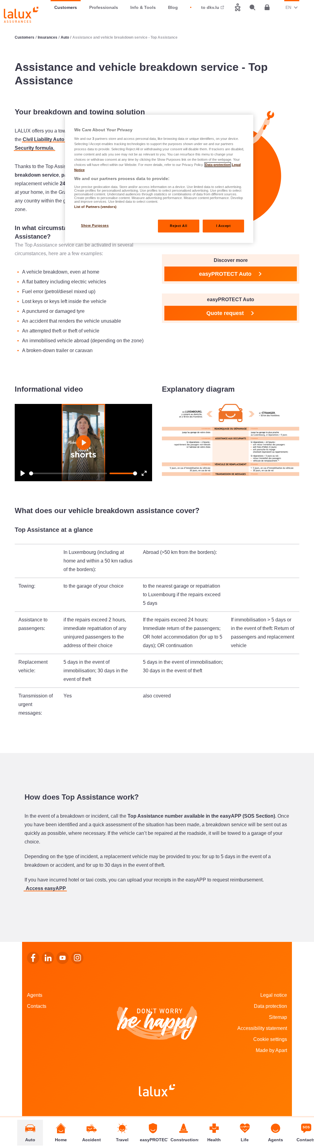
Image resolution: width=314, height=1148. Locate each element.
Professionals (103, 7)
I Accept (223, 226)
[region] (159, 179)
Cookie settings (270, 1039)
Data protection (270, 1006)
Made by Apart (271, 1050)
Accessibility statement (262, 1028)
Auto (65, 37)
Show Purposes (95, 225)
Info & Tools (143, 7)
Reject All (178, 226)
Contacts (36, 1006)
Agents (34, 995)
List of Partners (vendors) (95, 207)
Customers (65, 7)
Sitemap (278, 1017)
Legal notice (273, 995)
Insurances (47, 37)
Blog (173, 7)
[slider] (68, 473)
